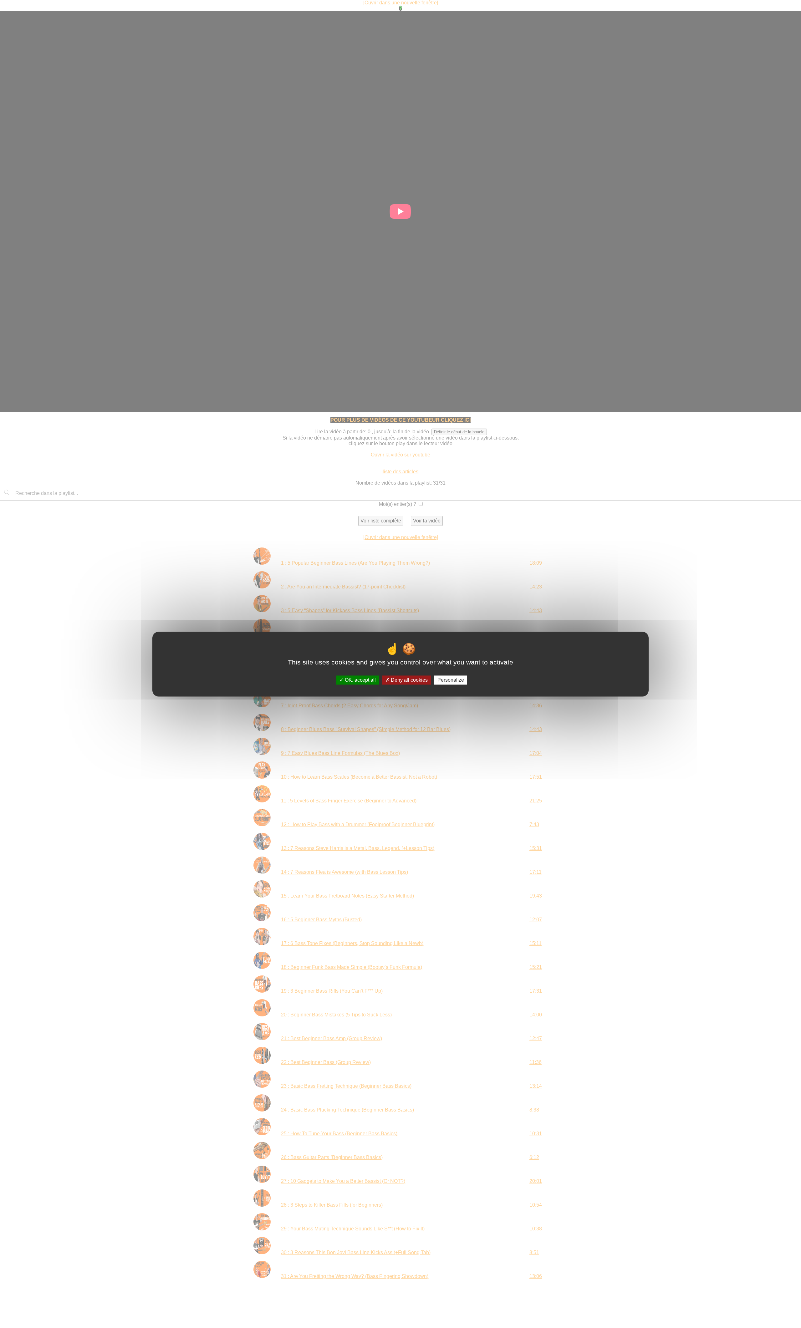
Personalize (450, 680)
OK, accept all (360, 680)
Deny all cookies (409, 680)
